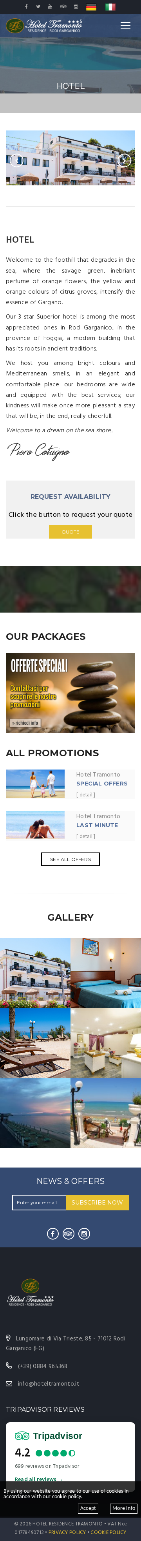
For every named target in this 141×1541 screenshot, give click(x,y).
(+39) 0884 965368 (43, 1366)
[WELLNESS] (105, 1042)
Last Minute (97, 825)
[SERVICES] (35, 1042)
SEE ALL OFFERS (70, 859)
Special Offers (102, 783)
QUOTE (70, 532)
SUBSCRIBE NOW (97, 1202)
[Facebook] (53, 1234)
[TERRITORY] (35, 1112)
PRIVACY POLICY (67, 1533)
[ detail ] (85, 795)
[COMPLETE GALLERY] (105, 1112)
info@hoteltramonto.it (49, 1384)
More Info (123, 1508)
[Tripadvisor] (68, 1234)
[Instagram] (84, 1234)
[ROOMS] (105, 972)
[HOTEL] (35, 972)
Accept (88, 1508)
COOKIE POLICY (108, 1533)
